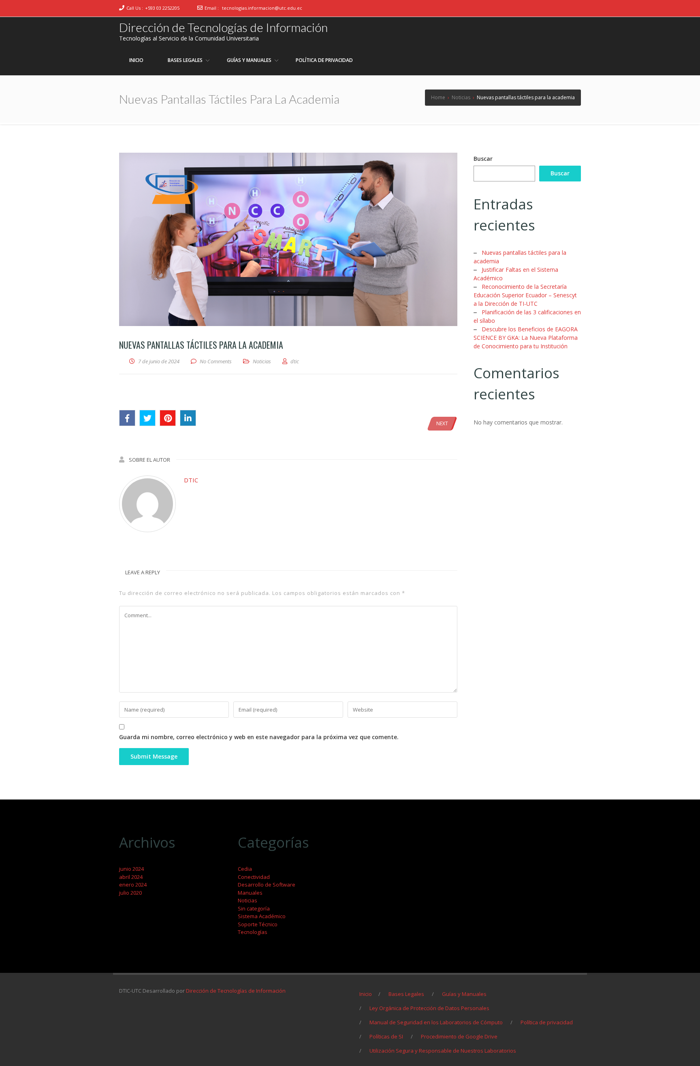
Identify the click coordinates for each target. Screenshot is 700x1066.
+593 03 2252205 (162, 8)
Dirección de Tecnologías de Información (223, 27)
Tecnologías (252, 932)
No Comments (216, 361)
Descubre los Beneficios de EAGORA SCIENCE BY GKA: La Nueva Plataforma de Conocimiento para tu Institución (526, 337)
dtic (191, 480)
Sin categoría (254, 908)
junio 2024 (131, 868)
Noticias (262, 361)
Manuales (250, 892)
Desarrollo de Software (266, 884)
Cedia (245, 868)
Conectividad (254, 877)
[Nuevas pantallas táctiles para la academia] (288, 239)
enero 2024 (133, 884)
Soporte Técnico (257, 924)
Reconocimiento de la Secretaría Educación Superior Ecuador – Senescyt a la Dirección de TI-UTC (525, 295)
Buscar (483, 158)
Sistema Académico (262, 916)
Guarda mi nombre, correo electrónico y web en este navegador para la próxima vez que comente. (259, 737)
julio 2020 (130, 892)
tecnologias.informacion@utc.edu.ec (262, 8)
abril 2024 (131, 877)
